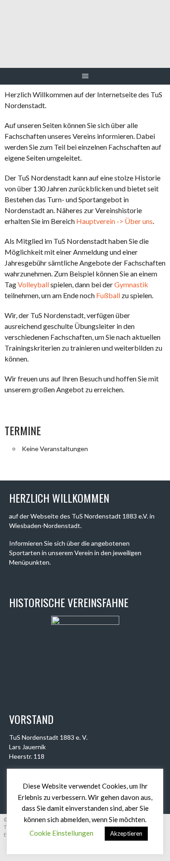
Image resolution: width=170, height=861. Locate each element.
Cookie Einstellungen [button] (61, 833)
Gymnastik (131, 284)
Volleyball (33, 284)
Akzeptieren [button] (126, 833)
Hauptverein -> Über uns (114, 221)
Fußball (108, 295)
